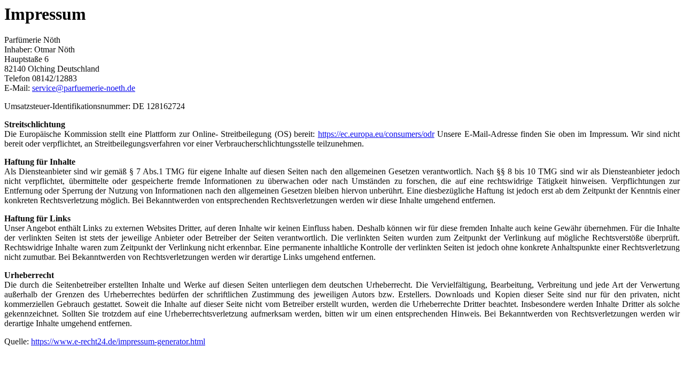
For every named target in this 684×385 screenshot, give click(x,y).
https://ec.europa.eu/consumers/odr (376, 133)
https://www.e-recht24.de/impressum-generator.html (118, 341)
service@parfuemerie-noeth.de (83, 88)
